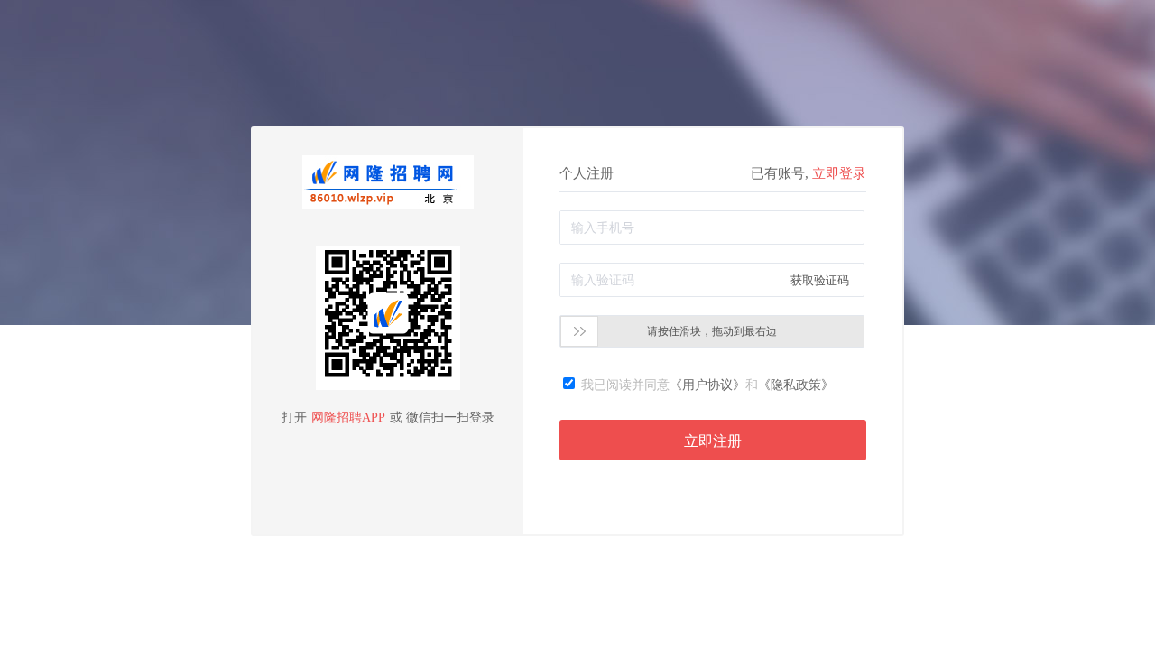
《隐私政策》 (796, 385)
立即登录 (839, 173)
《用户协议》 (707, 385)
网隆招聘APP (348, 417)
